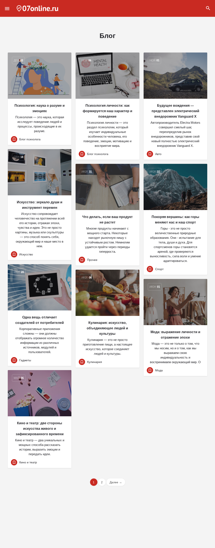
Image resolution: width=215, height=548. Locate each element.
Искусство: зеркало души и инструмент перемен (39, 204)
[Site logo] (38, 8)
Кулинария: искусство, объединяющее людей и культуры (107, 328)
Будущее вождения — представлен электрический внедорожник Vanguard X (175, 111)
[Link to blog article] (39, 76)
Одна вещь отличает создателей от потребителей (39, 320)
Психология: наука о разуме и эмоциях (39, 108)
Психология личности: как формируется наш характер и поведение (107, 111)
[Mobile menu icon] (7, 8)
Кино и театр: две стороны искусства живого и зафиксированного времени (40, 428)
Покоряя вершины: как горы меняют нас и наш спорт (175, 219)
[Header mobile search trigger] (208, 8)
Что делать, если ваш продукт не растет (107, 219)
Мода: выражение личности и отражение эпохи (175, 334)
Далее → (116, 482)
